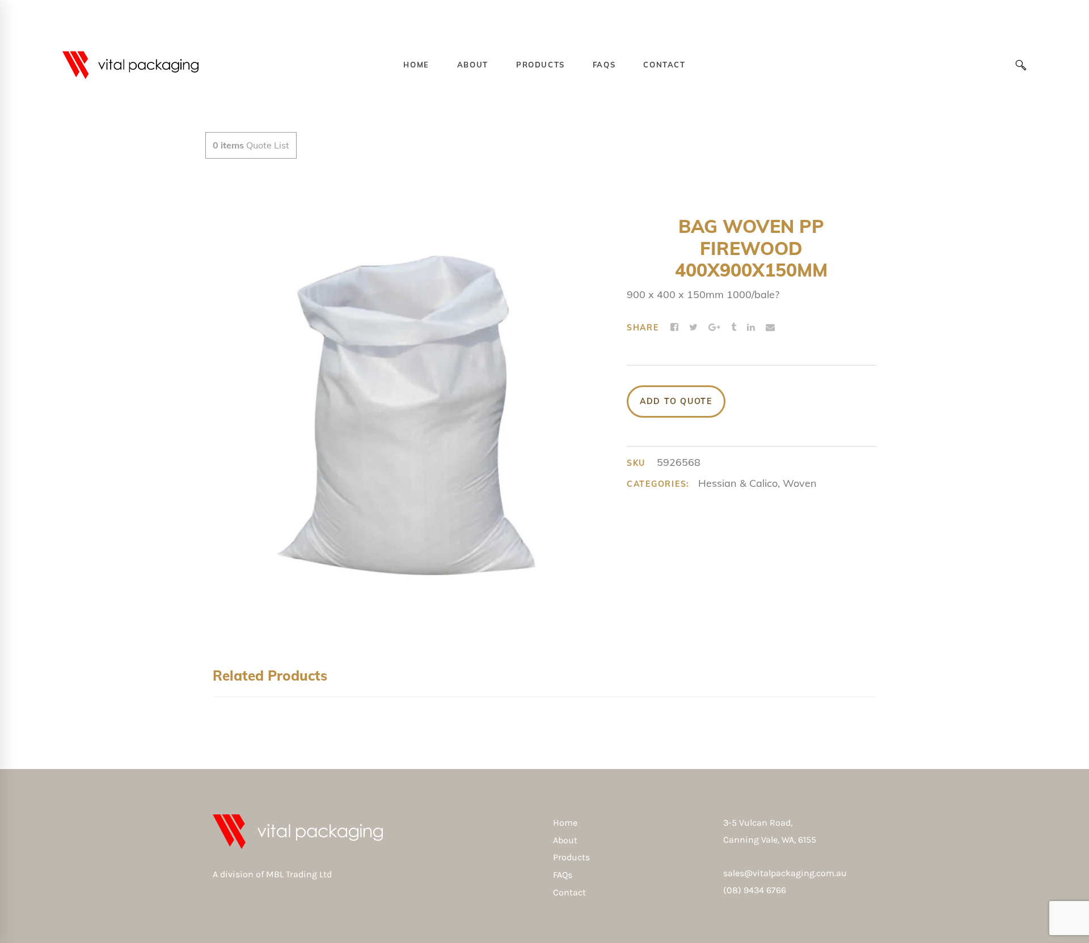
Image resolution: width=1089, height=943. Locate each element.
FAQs (562, 874)
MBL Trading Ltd (302, 874)
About (565, 840)
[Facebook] (674, 327)
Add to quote (676, 401)
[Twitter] (693, 327)
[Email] (770, 327)
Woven (800, 483)
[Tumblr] (733, 327)
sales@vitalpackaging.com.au (785, 873)
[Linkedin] (751, 327)
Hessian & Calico (738, 483)
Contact (569, 892)
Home (565, 822)
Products (571, 857)
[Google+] (714, 327)
